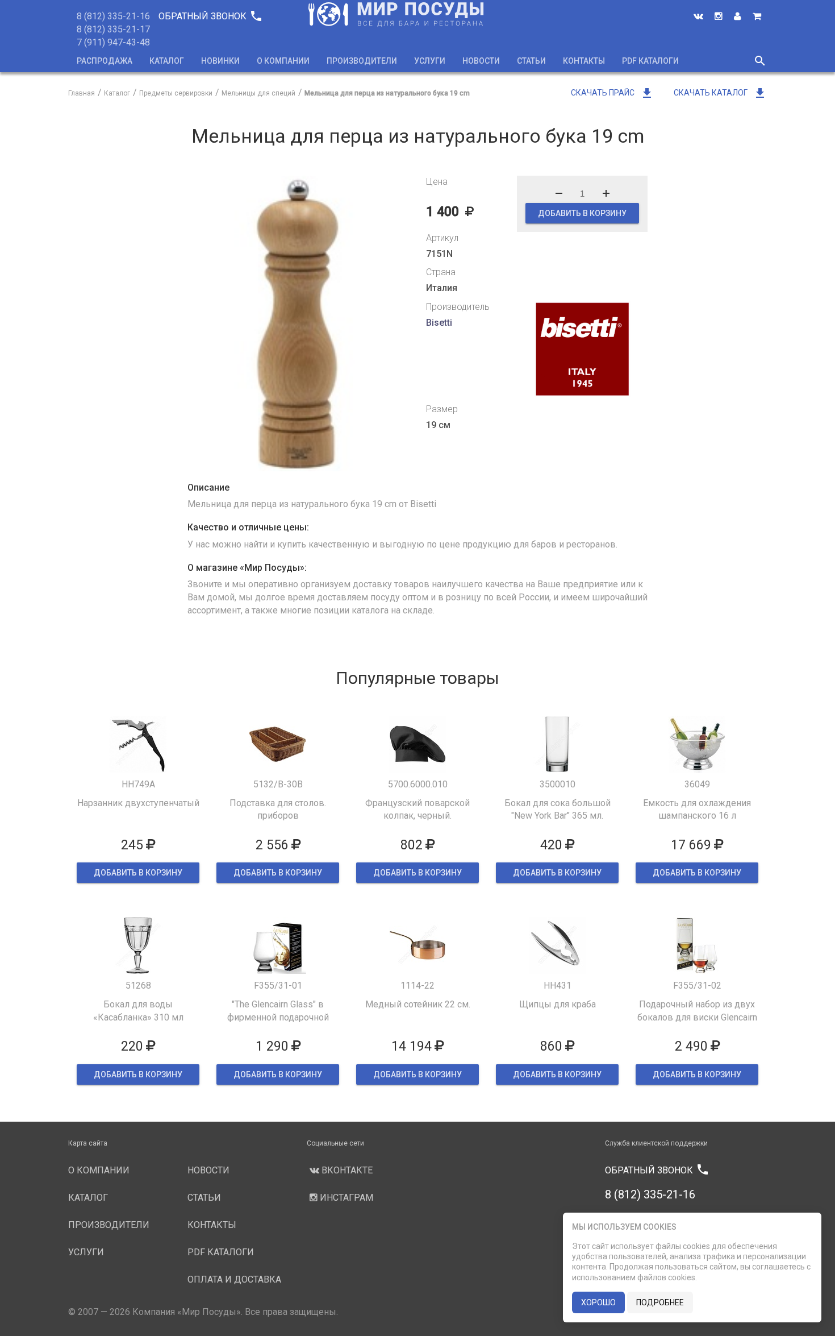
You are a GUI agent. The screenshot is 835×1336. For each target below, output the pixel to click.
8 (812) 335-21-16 (113, 16)
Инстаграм (345, 1197)
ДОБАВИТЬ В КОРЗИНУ (582, 213)
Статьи (531, 60)
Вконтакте (346, 1170)
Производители (362, 60)
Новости (481, 60)
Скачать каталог (720, 92)
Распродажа (104, 60)
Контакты (584, 60)
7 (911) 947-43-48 (113, 42)
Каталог (166, 60)
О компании (283, 60)
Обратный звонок (209, 16)
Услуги (429, 60)
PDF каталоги (650, 60)
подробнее (660, 1302)
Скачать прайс (612, 92)
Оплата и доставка (234, 1279)
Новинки (220, 60)
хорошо (598, 1302)
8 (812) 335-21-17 (113, 29)
